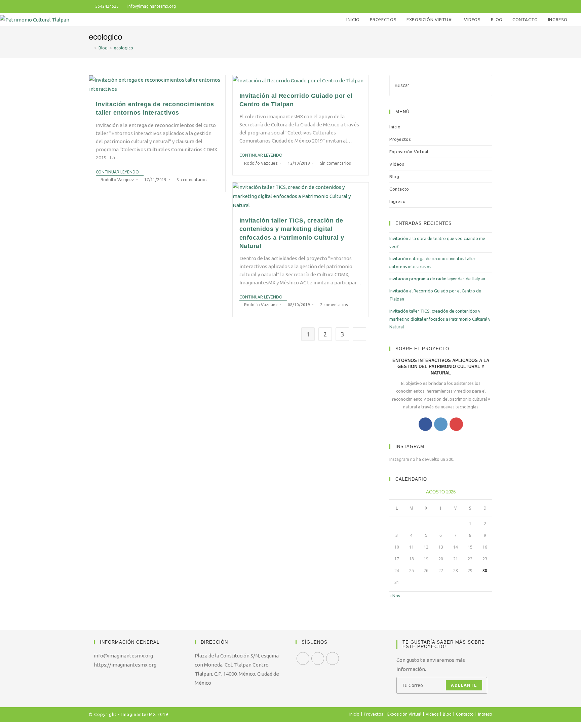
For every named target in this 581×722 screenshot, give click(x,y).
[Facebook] (425, 424)
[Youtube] (456, 424)
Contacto (399, 189)
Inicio (395, 126)
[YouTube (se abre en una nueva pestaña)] (483, 6)
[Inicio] (90, 47)
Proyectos (400, 139)
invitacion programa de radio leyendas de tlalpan (437, 278)
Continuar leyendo (117, 172)
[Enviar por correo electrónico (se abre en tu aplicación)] (489, 6)
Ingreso (397, 201)
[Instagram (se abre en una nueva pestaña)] (475, 6)
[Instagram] (441, 424)
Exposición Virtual (408, 151)
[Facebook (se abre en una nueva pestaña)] (467, 6)
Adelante (464, 685)
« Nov (394, 595)
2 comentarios (334, 305)
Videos (396, 164)
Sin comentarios (192, 179)
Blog (394, 176)
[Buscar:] (440, 85)
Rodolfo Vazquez (117, 179)
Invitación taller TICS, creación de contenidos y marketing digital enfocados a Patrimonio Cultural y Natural (439, 319)
